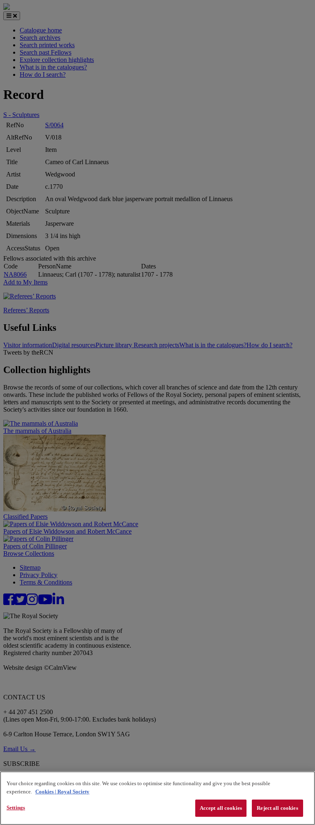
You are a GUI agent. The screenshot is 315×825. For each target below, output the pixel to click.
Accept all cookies (221, 808)
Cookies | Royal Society (62, 791)
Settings (16, 807)
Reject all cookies (277, 808)
